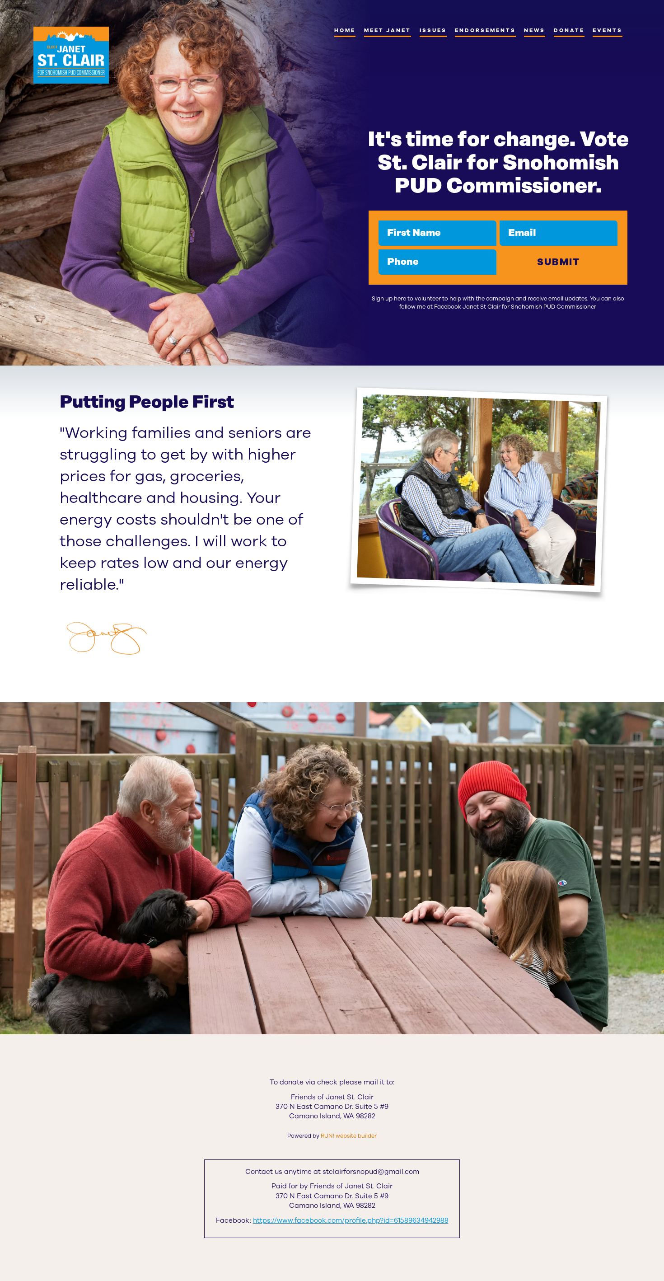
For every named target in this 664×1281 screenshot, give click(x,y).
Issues (433, 30)
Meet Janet (387, 30)
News (534, 30)
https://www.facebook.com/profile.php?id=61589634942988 (351, 1220)
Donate (569, 30)
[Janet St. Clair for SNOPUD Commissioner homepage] (71, 55)
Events (607, 30)
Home (344, 30)
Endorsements (485, 30)
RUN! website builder (349, 1135)
